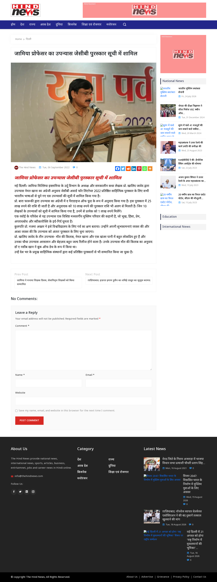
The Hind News (27, 167)
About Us (131, 577)
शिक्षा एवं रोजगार (91, 25)
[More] (150, 168)
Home (18, 39)
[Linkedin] (133, 168)
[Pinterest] (139, 168)
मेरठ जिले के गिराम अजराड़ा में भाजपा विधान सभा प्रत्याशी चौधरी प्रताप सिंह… (183, 461)
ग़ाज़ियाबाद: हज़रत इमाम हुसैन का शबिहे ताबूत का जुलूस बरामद (119, 280)
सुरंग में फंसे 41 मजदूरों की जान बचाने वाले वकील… (190, 127)
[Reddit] (128, 168)
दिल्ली (28, 39)
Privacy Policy (181, 577)
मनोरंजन (111, 25)
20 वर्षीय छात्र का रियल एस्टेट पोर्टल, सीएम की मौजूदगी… (191, 196)
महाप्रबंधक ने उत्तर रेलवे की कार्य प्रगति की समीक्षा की (190, 144)
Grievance (163, 577)
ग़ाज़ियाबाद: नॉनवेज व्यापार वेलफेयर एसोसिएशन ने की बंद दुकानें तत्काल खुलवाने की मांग (182, 516)
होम (13, 25)
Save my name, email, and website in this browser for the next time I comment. (67, 410)
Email (90, 375)
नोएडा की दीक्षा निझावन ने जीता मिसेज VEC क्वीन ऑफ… (190, 109)
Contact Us (199, 577)
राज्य (32, 25)
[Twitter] (123, 168)
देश (22, 25)
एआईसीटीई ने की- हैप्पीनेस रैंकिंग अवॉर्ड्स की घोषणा (190, 162)
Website (20, 393)
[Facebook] (117, 168)
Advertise (147, 577)
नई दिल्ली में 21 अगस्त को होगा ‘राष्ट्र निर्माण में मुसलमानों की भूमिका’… (195, 540)
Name (20, 375)
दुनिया (59, 25)
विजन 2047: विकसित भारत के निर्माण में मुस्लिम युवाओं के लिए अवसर (192, 484)
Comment (22, 326)
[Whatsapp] (144, 168)
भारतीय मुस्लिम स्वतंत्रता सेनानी (189, 90)
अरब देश (45, 25)
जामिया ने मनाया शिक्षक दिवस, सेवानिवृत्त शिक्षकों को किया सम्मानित (45, 282)
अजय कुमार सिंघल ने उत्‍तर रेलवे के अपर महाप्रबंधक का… (192, 179)
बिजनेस (72, 25)
